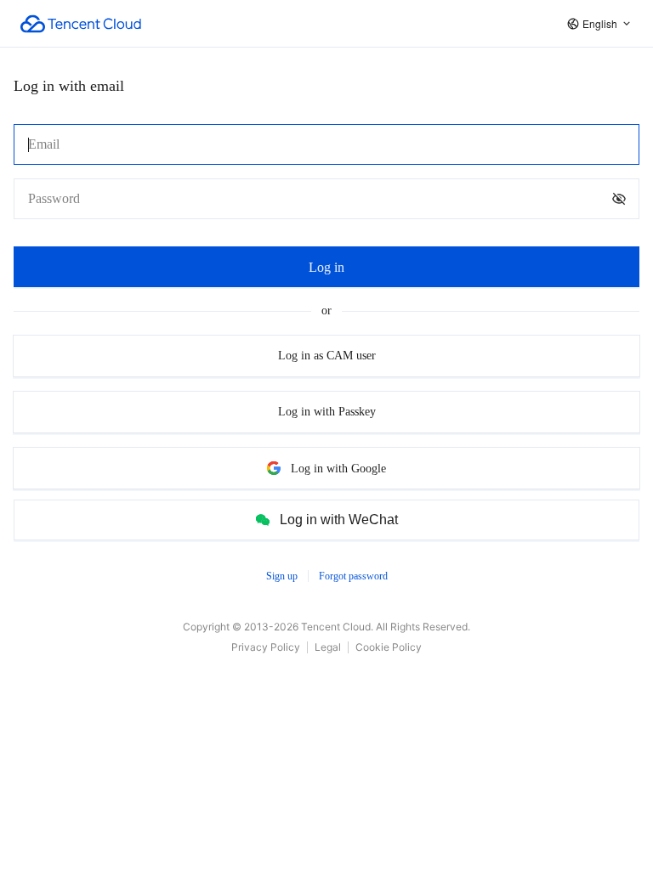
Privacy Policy (265, 647)
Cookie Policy (388, 647)
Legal (328, 647)
